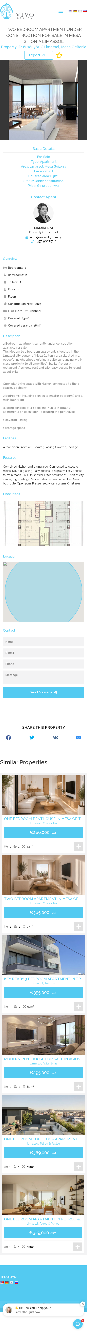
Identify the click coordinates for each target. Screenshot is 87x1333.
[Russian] (85, 11)
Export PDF (39, 55)
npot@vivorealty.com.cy (45, 237)
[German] (75, 11)
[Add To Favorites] (59, 56)
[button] (60, 11)
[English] (70, 11)
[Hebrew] (80, 11)
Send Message (41, 692)
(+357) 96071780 (45, 241)
